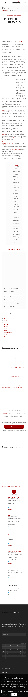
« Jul (3, 661)
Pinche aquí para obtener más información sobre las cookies (15, 691)
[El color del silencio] (14, 33)
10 (3, 651)
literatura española (16, 415)
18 (7, 653)
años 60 (16, 413)
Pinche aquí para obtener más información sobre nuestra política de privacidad (14, 688)
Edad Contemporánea (16, 15)
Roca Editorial (11, 413)
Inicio (3, 10)
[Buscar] (22, 3)
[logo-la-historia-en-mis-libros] (11, 3)
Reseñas (6, 10)
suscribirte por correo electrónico (14, 427)
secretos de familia (20, 416)
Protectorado (22, 413)
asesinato (9, 415)
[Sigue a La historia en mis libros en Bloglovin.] (14, 438)
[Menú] (25, 2)
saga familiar (12, 416)
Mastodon (4, 616)
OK (14, 694)
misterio (4, 415)
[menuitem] (22, 3)
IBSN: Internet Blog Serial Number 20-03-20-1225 (11, 612)
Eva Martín (19, 410)
